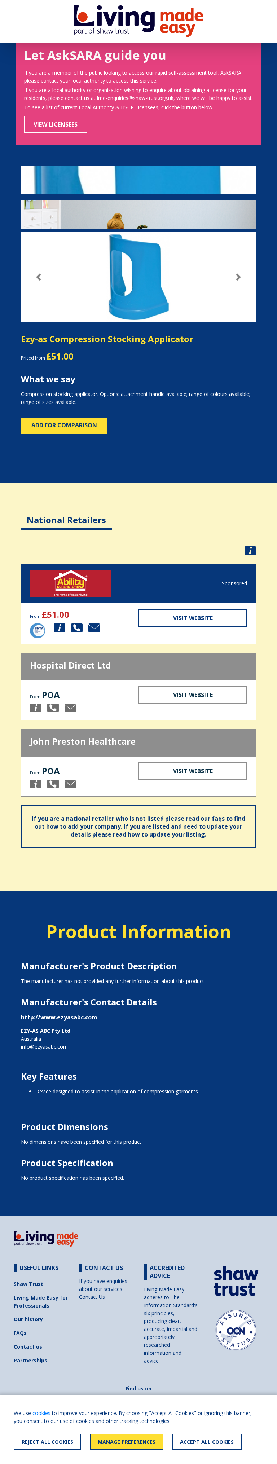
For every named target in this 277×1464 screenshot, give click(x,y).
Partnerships (30, 1360)
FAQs (20, 1332)
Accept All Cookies (207, 1441)
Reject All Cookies (47, 1441)
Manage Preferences (126, 1441)
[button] (38, 277)
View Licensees (56, 124)
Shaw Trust (28, 1283)
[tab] (66, 514)
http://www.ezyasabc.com (59, 1017)
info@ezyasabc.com (44, 1046)
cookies (41, 1413)
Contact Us (92, 1296)
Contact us (28, 1346)
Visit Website (193, 618)
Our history (28, 1319)
